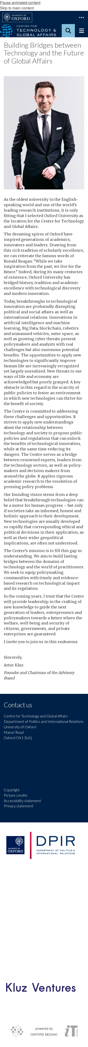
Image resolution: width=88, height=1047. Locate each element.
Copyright (11, 789)
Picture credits (15, 795)
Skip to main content (17, 8)
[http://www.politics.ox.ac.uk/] (40, 845)
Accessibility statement (22, 800)
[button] (81, 17)
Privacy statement (18, 806)
